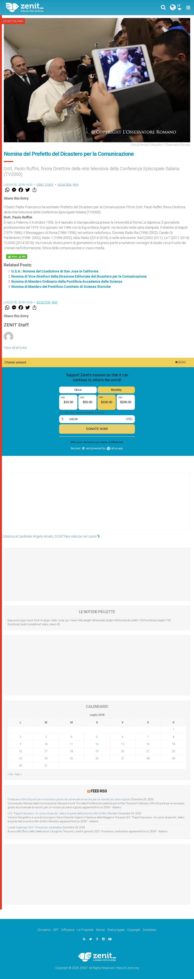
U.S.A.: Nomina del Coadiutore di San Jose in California (54, 271)
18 (71, 751)
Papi (20, 21)
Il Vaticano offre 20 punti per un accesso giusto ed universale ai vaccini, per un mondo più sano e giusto (69, 799)
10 (46, 744)
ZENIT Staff (45, 184)
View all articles (15, 348)
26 (97, 758)
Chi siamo (44, 930)
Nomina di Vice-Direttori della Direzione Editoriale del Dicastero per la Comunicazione (79, 276)
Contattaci (149, 930)
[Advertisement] (97, 505)
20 (122, 751)
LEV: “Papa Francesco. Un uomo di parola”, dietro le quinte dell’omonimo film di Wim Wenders (63, 813)
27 (122, 758)
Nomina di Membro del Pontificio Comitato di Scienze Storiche (61, 287)
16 (20, 751)
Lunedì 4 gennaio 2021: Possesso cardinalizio (35, 827)
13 (122, 744)
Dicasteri (9, 21)
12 (97, 744)
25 (71, 758)
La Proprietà (85, 930)
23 (20, 758)
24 (46, 758)
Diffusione (67, 930)
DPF (56, 930)
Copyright (133, 930)
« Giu (10, 774)
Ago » (18, 774)
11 (71, 744)
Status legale (116, 930)
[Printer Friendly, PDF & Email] (16, 256)
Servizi (100, 930)
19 (97, 751)
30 (20, 765)
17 (46, 751)
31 (46, 765)
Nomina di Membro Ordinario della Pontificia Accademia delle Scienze (66, 281)
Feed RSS (99, 791)
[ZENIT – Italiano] (54, 7)
